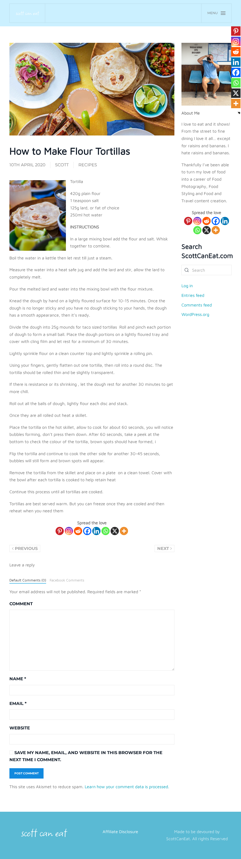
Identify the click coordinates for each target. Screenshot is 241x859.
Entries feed (192, 295)
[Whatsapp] (105, 531)
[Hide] (239, 113)
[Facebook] (87, 531)
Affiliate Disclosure (120, 831)
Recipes (87, 164)
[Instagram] (69, 531)
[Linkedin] (96, 531)
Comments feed (196, 304)
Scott (62, 164)
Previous (26, 548)
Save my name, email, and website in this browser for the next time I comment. (85, 756)
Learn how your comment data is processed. (127, 786)
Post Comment (26, 773)
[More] (124, 531)
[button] (216, 13)
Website (19, 728)
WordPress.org (195, 314)
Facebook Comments (67, 580)
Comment (21, 603)
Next (163, 548)
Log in (187, 285)
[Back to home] (27, 13)
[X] (115, 531)
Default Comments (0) (27, 580)
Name (17, 678)
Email (18, 703)
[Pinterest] (60, 531)
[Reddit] (78, 531)
